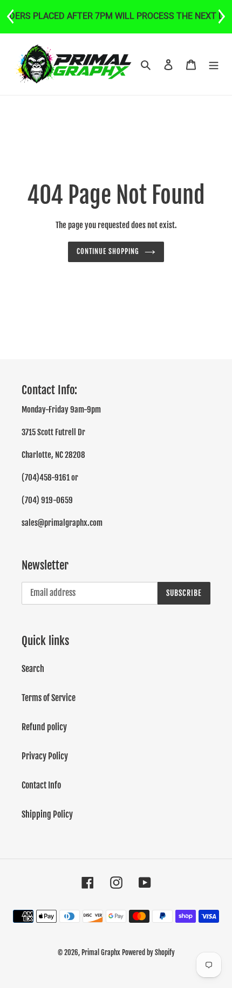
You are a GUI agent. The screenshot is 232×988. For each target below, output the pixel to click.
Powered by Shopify (148, 952)
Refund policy (44, 727)
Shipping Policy (47, 814)
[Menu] (213, 64)
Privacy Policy (45, 756)
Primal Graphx (100, 952)
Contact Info (41, 785)
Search (33, 668)
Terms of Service (49, 697)
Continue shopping (108, 251)
